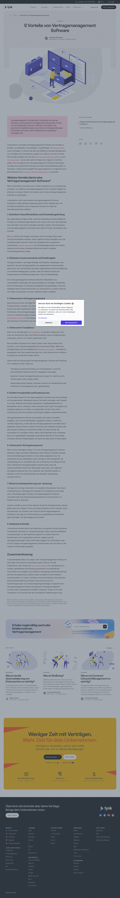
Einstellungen (42, 318)
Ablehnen (48, 323)
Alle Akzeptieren (71, 323)
